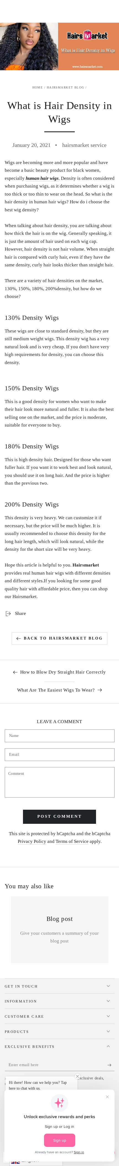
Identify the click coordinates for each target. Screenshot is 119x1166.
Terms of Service (72, 841)
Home (37, 87)
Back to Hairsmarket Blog (63, 638)
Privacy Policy (32, 841)
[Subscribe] (110, 1065)
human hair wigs (42, 178)
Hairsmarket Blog (65, 87)
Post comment (59, 816)
